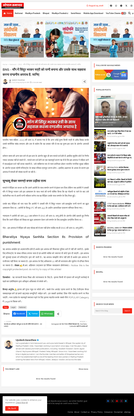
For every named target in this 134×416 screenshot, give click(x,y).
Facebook (20, 314)
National (19, 13)
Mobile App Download (93, 13)
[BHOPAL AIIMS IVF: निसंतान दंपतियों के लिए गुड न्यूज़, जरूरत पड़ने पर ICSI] (100, 231)
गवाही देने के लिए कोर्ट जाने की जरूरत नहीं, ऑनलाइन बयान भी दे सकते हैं (118, 144)
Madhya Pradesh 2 (60, 13)
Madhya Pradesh (32, 13)
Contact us (85, 412)
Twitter (34, 314)
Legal (13, 307)
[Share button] (58, 314)
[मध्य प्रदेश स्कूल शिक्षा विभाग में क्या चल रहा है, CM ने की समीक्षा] (100, 134)
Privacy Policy (97, 412)
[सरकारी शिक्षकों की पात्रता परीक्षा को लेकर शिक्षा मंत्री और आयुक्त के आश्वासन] (100, 219)
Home (9, 13)
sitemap (127, 412)
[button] (123, 13)
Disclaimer (118, 412)
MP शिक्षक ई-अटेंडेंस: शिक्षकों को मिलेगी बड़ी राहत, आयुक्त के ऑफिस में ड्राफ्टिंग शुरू (119, 182)
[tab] (7, 13)
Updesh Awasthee (26, 340)
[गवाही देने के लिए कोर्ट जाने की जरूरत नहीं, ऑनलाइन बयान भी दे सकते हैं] (100, 146)
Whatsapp (48, 314)
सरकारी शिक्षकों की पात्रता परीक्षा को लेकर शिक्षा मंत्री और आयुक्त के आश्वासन (118, 218)
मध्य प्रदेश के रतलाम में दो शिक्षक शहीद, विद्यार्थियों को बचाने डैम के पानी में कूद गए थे (119, 157)
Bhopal (46, 13)
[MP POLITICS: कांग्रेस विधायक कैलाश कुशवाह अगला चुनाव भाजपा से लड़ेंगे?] (100, 170)
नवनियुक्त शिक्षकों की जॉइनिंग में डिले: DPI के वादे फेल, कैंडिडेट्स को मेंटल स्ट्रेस (118, 194)
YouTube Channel (113, 13)
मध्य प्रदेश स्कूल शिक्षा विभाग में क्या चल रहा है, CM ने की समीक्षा (119, 132)
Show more (83, 369)
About (76, 412)
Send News (76, 13)
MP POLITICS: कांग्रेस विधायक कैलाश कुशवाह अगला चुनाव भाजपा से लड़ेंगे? (118, 169)
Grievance (108, 412)
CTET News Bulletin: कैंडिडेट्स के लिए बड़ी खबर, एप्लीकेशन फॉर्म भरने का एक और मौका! (119, 206)
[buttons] (111, 6)
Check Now (20, 403)
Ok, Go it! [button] (12, 408)
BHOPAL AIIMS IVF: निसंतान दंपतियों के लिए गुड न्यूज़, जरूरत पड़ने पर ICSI (119, 229)
